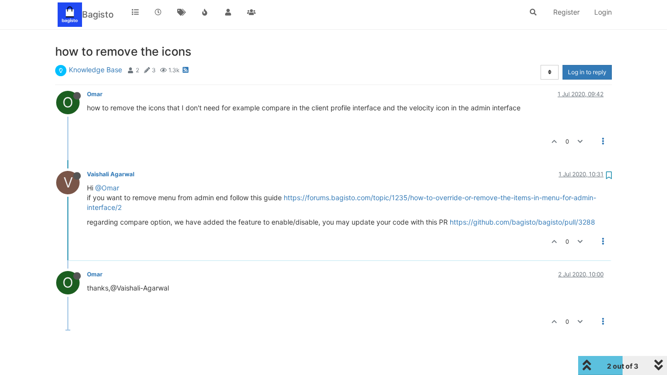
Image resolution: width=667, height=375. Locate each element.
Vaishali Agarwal (110, 174)
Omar (95, 94)
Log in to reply (587, 72)
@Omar (107, 188)
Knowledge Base (95, 69)
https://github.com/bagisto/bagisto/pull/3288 (522, 222)
